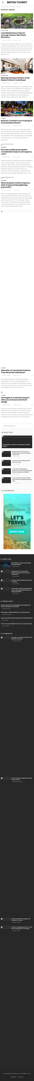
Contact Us (14, 1077)
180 (32, 404)
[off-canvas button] (3, 2)
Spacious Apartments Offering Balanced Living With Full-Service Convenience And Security (16, 605)
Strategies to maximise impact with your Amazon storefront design (15, 399)
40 (32, 125)
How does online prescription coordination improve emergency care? (16, 151)
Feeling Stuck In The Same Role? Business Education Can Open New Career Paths (21, 453)
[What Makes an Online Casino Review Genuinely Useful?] (17, 441)
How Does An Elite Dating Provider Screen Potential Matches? (17, 618)
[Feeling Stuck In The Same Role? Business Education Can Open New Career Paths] (6, 454)
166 (32, 375)
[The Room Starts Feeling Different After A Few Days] (6, 463)
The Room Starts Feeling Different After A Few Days (21, 461)
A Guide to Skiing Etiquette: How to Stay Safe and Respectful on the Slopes (21, 927)
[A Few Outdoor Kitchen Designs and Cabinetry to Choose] (5, 921)
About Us (20, 1077)
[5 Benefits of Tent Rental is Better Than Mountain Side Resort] (5, 706)
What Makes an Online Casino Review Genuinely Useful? (16, 445)
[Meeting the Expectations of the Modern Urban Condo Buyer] (17, 66)
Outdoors (5, 30)
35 (32, 40)
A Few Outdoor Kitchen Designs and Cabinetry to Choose (20, 919)
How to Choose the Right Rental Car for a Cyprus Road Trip (16, 624)
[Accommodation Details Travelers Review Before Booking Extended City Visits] (6, 480)
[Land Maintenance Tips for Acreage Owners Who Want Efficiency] (17, 21)
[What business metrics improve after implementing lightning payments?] (7, 178)
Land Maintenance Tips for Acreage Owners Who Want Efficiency (13, 35)
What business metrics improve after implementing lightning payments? (15, 185)
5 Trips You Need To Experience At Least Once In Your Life (21, 778)
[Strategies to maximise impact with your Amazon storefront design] (2, 392)
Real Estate (5, 75)
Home (2, 6)
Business (4, 147)
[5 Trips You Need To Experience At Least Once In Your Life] (5, 846)
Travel (4, 118)
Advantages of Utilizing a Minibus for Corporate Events (15, 612)
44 (32, 83)
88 (32, 156)
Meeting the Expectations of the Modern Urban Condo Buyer (15, 79)
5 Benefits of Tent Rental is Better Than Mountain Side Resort (16, 371)
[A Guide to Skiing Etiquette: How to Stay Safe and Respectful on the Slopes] (5, 995)
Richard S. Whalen (6, 40)
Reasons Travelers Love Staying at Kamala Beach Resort (16, 121)
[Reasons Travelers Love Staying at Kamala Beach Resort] (17, 108)
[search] (30, 2)
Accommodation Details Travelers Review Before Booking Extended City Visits (22, 479)
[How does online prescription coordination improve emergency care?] (7, 144)
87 (32, 190)
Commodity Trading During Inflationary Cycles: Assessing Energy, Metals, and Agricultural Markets (22, 470)
